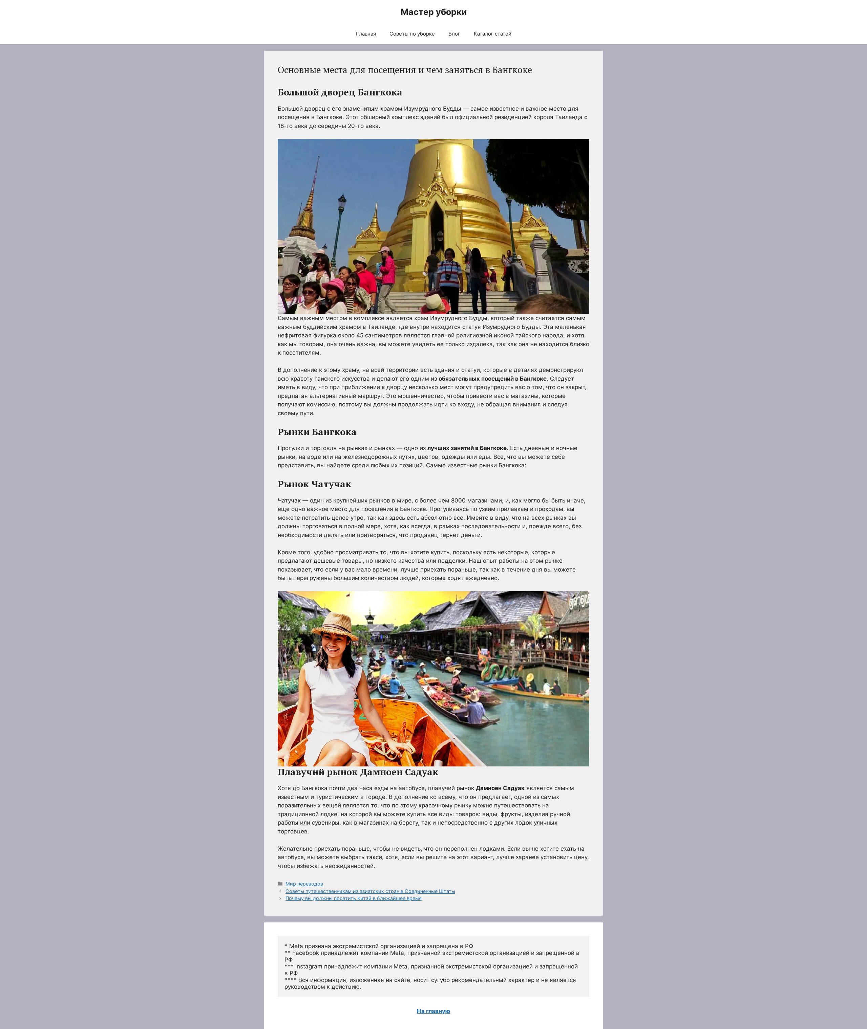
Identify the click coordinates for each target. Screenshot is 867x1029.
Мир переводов (304, 884)
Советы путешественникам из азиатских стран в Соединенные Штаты (370, 891)
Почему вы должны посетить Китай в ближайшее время (354, 898)
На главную (433, 1011)
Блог (454, 33)
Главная (366, 33)
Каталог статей (492, 33)
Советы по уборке (412, 33)
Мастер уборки (434, 12)
